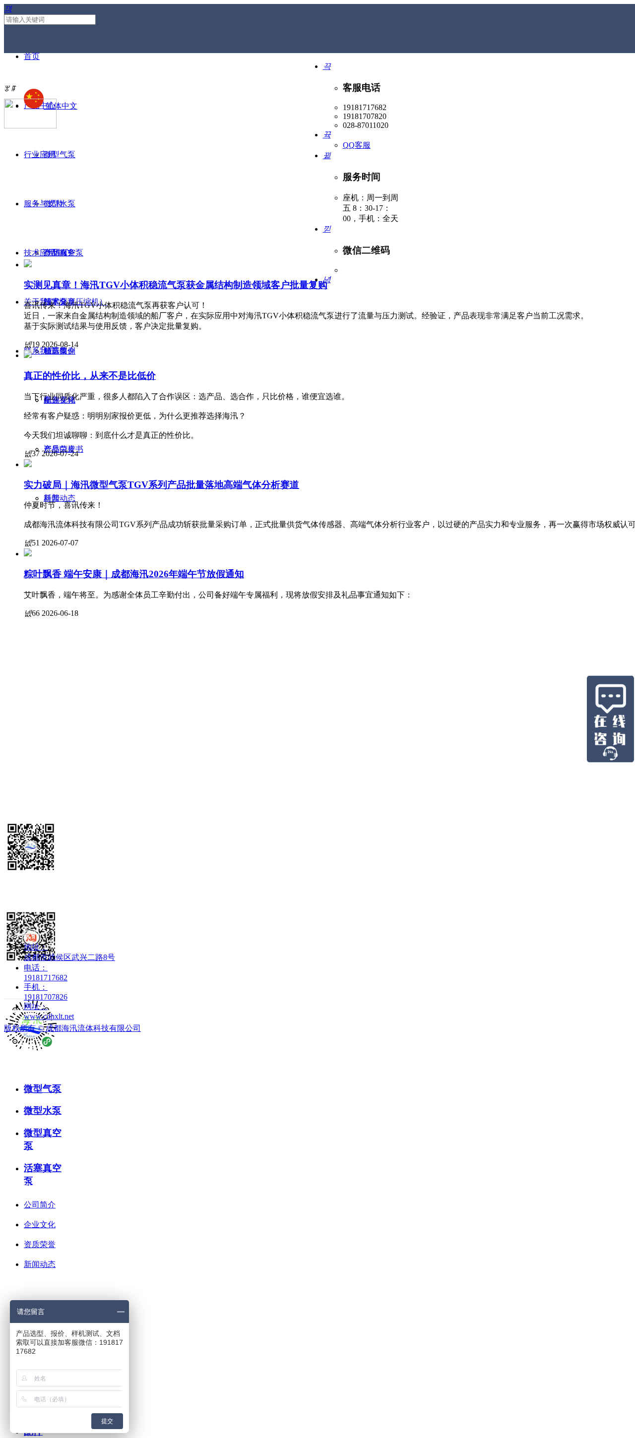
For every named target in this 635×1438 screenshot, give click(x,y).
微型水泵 (43, 1110)
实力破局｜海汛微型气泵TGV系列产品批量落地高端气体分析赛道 (161, 484)
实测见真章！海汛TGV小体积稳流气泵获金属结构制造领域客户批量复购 (175, 285)
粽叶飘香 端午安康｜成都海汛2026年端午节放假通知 (134, 574)
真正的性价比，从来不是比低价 (90, 375)
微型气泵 (43, 1088)
